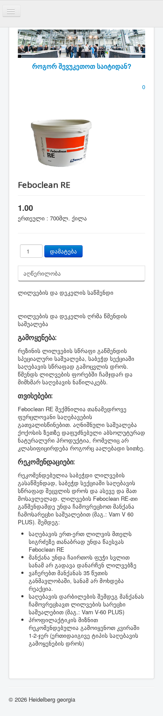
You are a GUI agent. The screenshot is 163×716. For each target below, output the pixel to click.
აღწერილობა (42, 273)
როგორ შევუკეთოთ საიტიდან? (81, 66)
